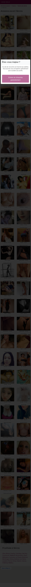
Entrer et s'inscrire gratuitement (15, 78)
